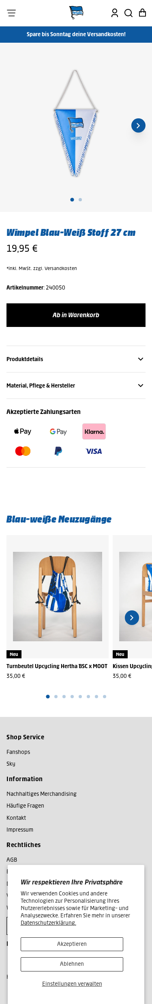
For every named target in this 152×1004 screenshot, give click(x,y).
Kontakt (16, 818)
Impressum (19, 829)
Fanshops (18, 752)
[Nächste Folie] (138, 125)
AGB (11, 859)
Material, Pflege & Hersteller (40, 385)
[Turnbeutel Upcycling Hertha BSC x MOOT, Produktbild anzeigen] (57, 596)
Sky (10, 763)
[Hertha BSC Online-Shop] (76, 13)
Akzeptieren (72, 944)
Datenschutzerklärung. (48, 922)
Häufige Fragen (25, 805)
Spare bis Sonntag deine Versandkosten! (76, 34)
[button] (11, 13)
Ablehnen (72, 963)
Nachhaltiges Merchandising (41, 794)
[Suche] (128, 13)
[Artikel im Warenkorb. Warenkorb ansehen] (142, 13)
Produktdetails (24, 359)
